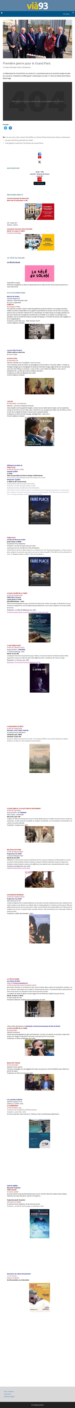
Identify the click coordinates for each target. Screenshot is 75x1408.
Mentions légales (9, 1396)
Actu (14, 137)
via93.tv (15, 225)
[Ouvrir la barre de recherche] (73, 12)
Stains (58, 137)
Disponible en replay (13, 283)
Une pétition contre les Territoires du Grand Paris (24, 143)
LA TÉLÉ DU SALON (13, 262)
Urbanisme (65, 137)
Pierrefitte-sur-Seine (33, 137)
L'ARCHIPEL (22, 649)
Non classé (20, 137)
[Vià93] (1, 12)
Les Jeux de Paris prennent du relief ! (19, 140)
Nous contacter (9, 1391)
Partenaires (7, 1394)
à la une (8, 137)
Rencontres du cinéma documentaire (19, 1274)
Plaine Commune (48, 137)
